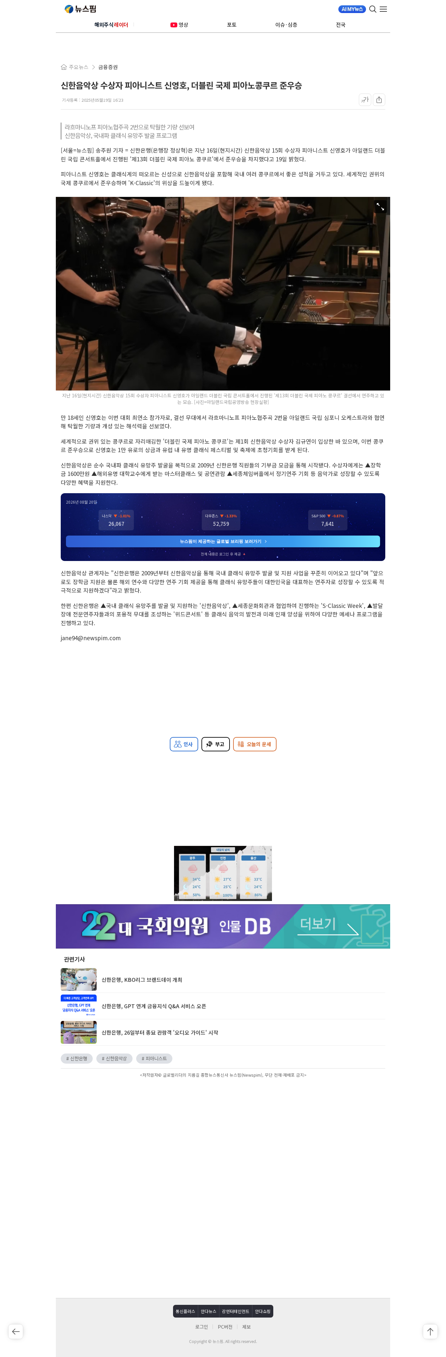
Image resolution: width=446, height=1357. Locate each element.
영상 (183, 24)
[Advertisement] (223, 1135)
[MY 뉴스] (352, 9)
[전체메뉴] (385, 9)
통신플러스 (185, 1311)
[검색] (373, 9)
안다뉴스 (208, 1311)
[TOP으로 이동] (430, 1331)
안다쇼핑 (263, 1311)
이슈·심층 (286, 24)
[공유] (379, 100)
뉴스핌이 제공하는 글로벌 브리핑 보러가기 (221, 541)
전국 (341, 24)
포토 (232, 24)
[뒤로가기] (15, 1331)
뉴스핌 (80, 9)
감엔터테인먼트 (235, 1311)
